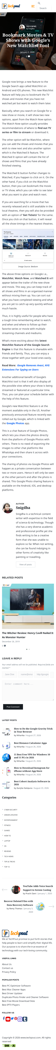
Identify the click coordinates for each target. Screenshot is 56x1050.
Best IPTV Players (11, 1004)
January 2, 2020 (27, 52)
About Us (7, 964)
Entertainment (11, 820)
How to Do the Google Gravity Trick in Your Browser (33, 730)
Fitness (7, 825)
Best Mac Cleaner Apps (14, 989)
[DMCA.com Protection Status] (8, 1045)
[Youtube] (8, 1020)
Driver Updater (10, 815)
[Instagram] (20, 1020)
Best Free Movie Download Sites (18, 1000)
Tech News (31, 26)
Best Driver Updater (12, 993)
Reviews (7, 851)
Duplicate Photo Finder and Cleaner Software (25, 997)
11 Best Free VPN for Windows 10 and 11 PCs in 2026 (32, 756)
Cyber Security (10, 810)
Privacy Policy (9, 971)
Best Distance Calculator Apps (30, 743)
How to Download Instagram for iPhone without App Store (31, 769)
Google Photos (15, 423)
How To (7, 836)
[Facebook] (4, 1019)
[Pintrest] (16, 1019)
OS (5, 846)
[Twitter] (12, 1019)
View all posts (25, 564)
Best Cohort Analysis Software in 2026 (32, 783)
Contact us (7, 968)
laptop (7, 841)
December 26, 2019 (11, 641)
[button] (27, 649)
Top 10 (7, 867)
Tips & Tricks (9, 861)
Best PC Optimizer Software (16, 985)
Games (7, 830)
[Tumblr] (24, 1020)
